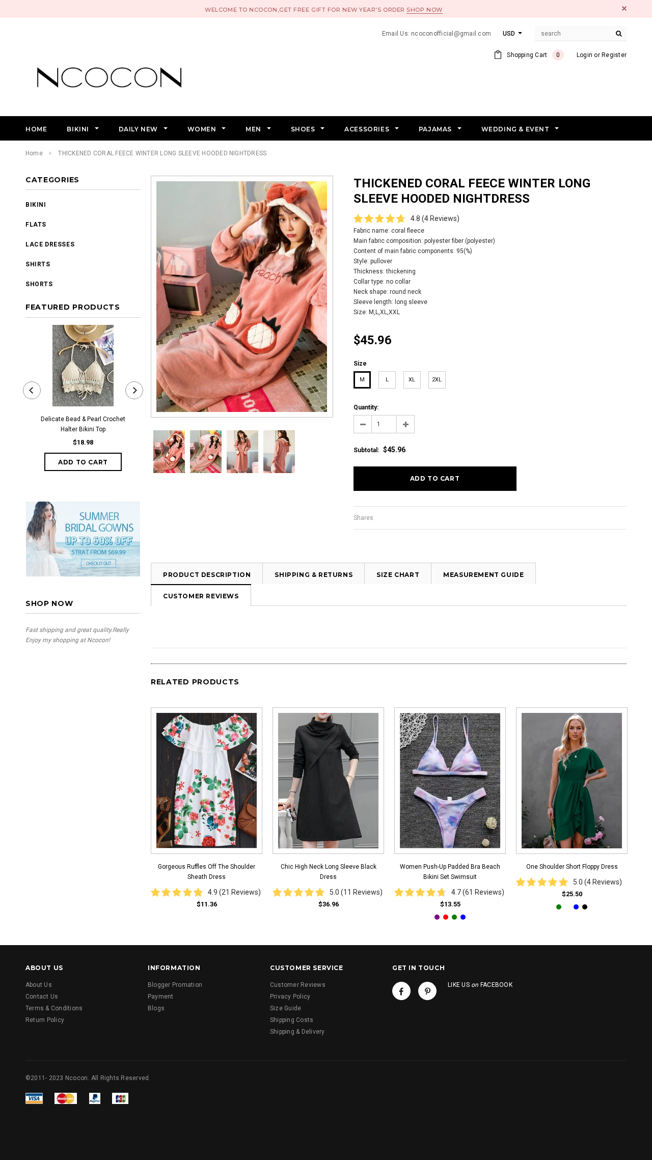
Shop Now (424, 9)
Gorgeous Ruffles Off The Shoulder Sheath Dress (206, 871)
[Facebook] (401, 991)
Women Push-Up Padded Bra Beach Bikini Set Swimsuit (450, 871)
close (624, 8)
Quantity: (366, 407)
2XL (437, 379)
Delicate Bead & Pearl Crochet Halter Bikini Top (83, 424)
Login (584, 55)
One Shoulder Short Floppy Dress (572, 866)
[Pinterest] (427, 991)
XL (412, 379)
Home (34, 153)
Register (614, 55)
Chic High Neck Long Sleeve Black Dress (328, 871)
